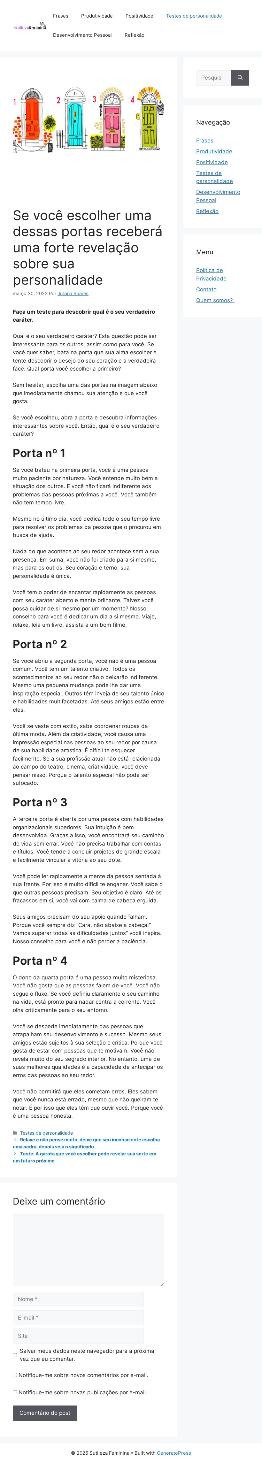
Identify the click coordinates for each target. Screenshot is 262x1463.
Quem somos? (215, 300)
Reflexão (134, 35)
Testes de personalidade (194, 16)
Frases (60, 16)
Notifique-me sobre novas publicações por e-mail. (83, 1392)
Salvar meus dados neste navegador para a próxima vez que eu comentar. (87, 1355)
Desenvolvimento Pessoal (82, 35)
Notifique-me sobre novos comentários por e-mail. (83, 1375)
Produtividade (97, 16)
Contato (206, 289)
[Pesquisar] (240, 78)
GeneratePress (174, 1453)
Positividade (139, 16)
